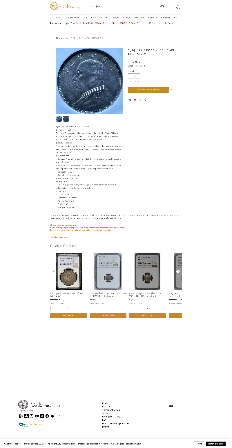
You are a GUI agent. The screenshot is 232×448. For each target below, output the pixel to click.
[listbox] (154, 23)
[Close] (228, 444)
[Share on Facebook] (129, 100)
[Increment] (138, 76)
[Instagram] (31, 416)
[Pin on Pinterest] (135, 100)
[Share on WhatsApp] (140, 100)
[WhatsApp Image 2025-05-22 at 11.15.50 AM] (57, 416)
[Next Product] (178, 271)
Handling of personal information (127, 443)
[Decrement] (130, 76)
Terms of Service (111, 410)
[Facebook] (47, 416)
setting (199, 443)
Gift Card (107, 406)
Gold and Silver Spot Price (115, 423)
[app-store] (26, 416)
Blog (104, 403)
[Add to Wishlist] (173, 90)
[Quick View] (68, 271)
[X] (42, 416)
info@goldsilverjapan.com (197, 406)
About (105, 413)
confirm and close (215, 443)
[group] (116, 285)
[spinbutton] (134, 76)
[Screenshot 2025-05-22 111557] (52, 416)
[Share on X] (145, 100)
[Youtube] (36, 416)
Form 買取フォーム (111, 416)
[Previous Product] (54, 271)
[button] (178, 6)
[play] (21, 416)
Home (59, 38)
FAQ (104, 420)
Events (105, 426)
